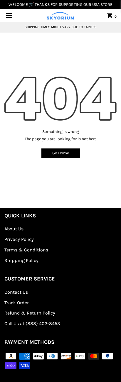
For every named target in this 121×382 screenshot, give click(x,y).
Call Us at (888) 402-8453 (32, 323)
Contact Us (16, 292)
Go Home (60, 153)
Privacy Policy (19, 239)
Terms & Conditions (26, 250)
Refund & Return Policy (29, 313)
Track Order (16, 302)
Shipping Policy (21, 260)
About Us (13, 228)
